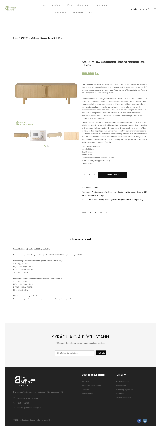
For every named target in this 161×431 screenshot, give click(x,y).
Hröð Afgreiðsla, (111, 199)
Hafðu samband (122, 381)
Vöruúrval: (86, 192)
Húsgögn (55, 5)
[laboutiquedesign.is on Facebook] (139, 421)
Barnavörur (100, 5)
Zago (102, 195)
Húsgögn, (122, 199)
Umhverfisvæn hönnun (91, 385)
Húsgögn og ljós (123, 192)
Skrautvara (82, 5)
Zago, (142, 199)
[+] (94, 175)
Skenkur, (129, 199)
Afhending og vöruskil (80, 239)
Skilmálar (85, 389)
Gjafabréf (120, 393)
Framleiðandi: (87, 187)
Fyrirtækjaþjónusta (99, 192)
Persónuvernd (87, 393)
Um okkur (85, 381)
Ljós (68, 5)
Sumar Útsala (92, 195)
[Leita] (155, 9)
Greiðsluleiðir (121, 385)
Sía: (83, 199)
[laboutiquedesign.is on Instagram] (145, 421)
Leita (135, 9)
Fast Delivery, (99, 199)
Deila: (84, 212)
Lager (133, 192)
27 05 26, (89, 199)
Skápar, (136, 199)
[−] (84, 175)
